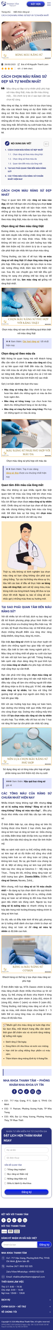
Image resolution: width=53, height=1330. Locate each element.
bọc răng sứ (17, 641)
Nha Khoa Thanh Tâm (25, 1322)
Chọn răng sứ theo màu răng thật (28, 154)
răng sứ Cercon (9, 880)
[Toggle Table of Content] (45, 144)
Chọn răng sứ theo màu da (25, 159)
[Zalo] (38, 1091)
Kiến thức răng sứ (22, 12)
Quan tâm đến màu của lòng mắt (27, 163)
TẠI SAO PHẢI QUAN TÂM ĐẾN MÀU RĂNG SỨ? (27, 169)
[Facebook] (14, 1091)
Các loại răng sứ (31, 341)
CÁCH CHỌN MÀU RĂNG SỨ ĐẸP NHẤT (25, 150)
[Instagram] (32, 1091)
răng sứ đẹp (12, 473)
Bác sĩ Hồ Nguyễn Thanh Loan (34, 64)
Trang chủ (5, 12)
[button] (49, 4)
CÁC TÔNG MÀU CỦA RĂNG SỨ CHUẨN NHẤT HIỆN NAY (25, 177)
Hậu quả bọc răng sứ (35, 781)
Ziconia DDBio (32, 876)
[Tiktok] (26, 1091)
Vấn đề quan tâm (13, 1165)
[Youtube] (20, 1091)
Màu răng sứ (7, 105)
